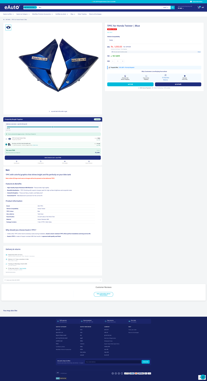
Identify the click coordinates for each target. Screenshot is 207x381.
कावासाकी (82, 355)
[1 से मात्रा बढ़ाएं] (122, 61)
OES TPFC (109, 32)
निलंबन (57, 343)
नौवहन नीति (106, 352)
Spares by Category (22, 14)
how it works (23, 268)
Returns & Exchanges (95, 14)
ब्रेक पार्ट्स (58, 329)
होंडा (81, 335)
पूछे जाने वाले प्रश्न (107, 335)
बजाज (81, 329)
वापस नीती (106, 349)
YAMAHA (82, 343)
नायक (81, 332)
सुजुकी (81, 338)
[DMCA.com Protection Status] (61, 378)
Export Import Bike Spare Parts (111, 343)
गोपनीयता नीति (107, 346)
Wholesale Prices (108, 341)
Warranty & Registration (110, 338)
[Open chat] (203, 377)
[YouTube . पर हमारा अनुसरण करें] (122, 373)
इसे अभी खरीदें (178, 84)
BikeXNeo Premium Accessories (41, 14)
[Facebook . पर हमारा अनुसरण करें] (113, 373)
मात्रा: (108, 61)
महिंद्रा (81, 346)
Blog (72, 14)
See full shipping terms (10, 272)
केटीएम (81, 349)
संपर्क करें (106, 332)
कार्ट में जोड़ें (130, 84)
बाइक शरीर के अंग (59, 332)
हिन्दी (58, 372)
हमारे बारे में (106, 329)
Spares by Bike (7, 14)
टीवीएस (81, 341)
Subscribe (145, 361)
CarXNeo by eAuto (60, 14)
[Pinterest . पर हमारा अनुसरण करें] (119, 373)
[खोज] (173, 7)
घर (3, 19)
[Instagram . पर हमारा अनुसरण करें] (116, 373)
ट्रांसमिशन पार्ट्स (59, 341)
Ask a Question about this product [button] (103, 294)
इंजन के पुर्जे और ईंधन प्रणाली (61, 338)
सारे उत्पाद (8, 19)
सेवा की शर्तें (106, 355)
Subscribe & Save (197, 1)
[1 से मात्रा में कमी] (112, 61)
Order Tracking (82, 14)
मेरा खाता (180, 8)
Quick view (35, 145)
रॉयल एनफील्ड (83, 352)
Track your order (132, 329)
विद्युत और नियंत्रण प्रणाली (61, 335)
